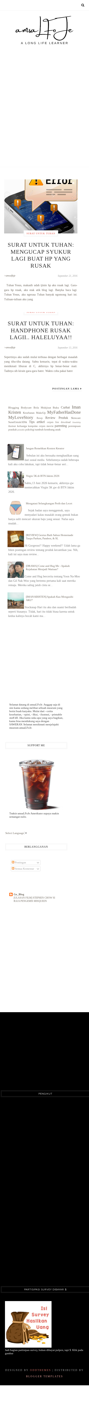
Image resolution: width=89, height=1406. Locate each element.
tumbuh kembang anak (48, 429)
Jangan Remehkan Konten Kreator (45, 448)
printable (21, 430)
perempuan (74, 426)
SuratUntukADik (17, 422)
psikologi (29, 429)
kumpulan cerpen (36, 426)
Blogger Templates (44, 1376)
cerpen (50, 422)
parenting (61, 426)
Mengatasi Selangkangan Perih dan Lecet (49, 503)
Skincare (76, 417)
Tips (32, 422)
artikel (41, 422)
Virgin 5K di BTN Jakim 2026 (42, 475)
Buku (56, 407)
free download (63, 422)
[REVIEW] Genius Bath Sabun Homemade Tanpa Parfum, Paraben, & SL (49, 537)
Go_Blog (19, 894)
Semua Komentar (24, 868)
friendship (76, 422)
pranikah (12, 429)
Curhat (65, 407)
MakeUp (41, 412)
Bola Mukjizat (42, 407)
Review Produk (56, 417)
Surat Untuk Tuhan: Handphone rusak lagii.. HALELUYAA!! (41, 330)
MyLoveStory (20, 417)
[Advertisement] (44, 97)
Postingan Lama (66, 388)
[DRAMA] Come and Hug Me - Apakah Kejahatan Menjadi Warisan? (48, 567)
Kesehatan (29, 412)
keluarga (22, 426)
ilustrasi (12, 426)
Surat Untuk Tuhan (40, 233)
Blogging (13, 407)
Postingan (20, 862)
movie (50, 426)
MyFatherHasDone (64, 412)
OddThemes (40, 1370)
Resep (40, 418)
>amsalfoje (9, 275)
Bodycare (26, 407)
